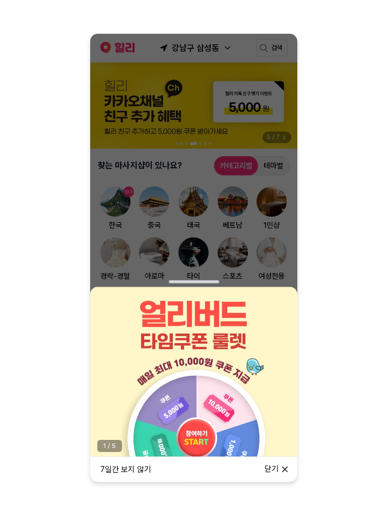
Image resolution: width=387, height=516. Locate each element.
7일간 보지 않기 (125, 469)
